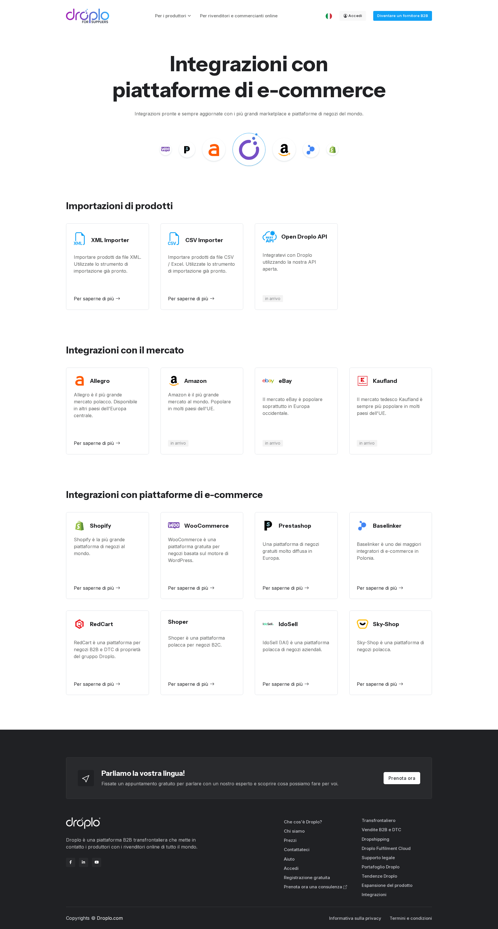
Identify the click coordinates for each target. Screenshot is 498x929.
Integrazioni (374, 894)
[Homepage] (87, 16)
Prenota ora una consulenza (313, 886)
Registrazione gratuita (307, 877)
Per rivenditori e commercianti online (239, 15)
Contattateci (297, 849)
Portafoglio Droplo (380, 867)
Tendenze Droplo (379, 876)
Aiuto (289, 859)
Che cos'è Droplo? (303, 822)
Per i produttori (170, 15)
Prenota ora (402, 778)
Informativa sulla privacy (355, 918)
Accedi (355, 15)
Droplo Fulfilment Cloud (386, 848)
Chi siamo (294, 831)
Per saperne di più (94, 298)
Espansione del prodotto (387, 885)
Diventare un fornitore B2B (402, 15)
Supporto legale (378, 857)
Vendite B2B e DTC (381, 829)
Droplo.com (110, 918)
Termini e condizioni (411, 918)
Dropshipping (375, 839)
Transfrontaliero (378, 820)
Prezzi (290, 840)
